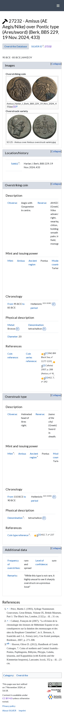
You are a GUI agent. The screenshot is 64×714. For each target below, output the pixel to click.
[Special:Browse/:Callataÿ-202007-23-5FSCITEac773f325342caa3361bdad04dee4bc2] (9, 620)
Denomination (35, 324)
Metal (10, 324)
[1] (14, 106)
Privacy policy (8, 706)
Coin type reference (17, 535)
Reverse (42, 202)
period (34, 307)
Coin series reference (31, 357)
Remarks (12, 575)
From (10, 303)
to (23, 303)
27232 (48, 46)
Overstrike (22, 675)
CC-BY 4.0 (7, 698)
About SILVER (9, 710)
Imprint (22, 710)
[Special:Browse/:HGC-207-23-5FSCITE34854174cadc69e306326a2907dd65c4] (10, 644)
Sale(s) (14, 163)
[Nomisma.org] (54, 303)
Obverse (12, 202)
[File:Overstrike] (5, 21)
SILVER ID (36, 46)
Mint (10, 260)
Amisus (21, 260)
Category (8, 675)
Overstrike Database (15, 46)
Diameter (12, 336)
